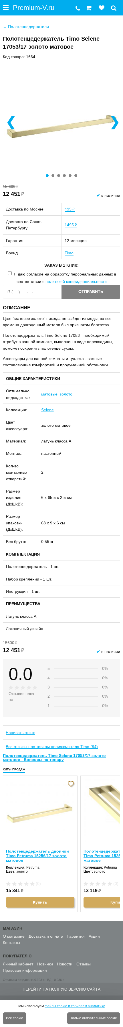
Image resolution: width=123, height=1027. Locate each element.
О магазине (14, 936)
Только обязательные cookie (93, 1018)
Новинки (45, 964)
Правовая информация (25, 970)
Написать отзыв (20, 732)
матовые (49, 394)
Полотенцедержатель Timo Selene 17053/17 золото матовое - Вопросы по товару (54, 757)
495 (70, 209)
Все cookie (14, 1018)
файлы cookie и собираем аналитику (75, 1006)
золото (66, 394)
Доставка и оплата (46, 936)
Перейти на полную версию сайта (61, 989)
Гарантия (76, 936)
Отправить (90, 291)
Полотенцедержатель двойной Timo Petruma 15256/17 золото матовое (37, 856)
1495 (71, 225)
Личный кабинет (18, 964)
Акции (94, 936)
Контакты (11, 942)
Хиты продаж (14, 769)
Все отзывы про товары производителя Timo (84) (52, 746)
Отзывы (83, 964)
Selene (47, 410)
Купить (40, 902)
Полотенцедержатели (26, 26)
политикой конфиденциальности (76, 281)
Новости (64, 964)
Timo (69, 253)
